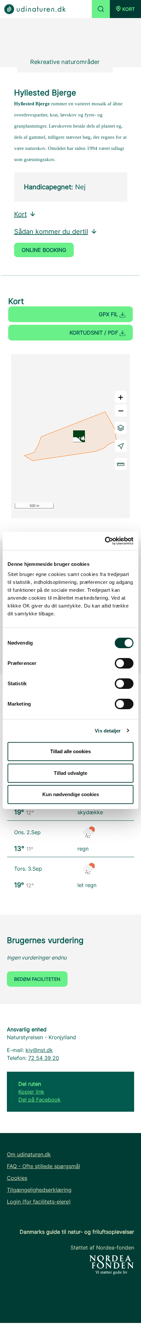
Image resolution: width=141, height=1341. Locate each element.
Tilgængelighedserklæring (39, 1189)
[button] (125, 9)
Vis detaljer (108, 730)
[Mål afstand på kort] (121, 464)
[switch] (124, 663)
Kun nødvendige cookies (70, 794)
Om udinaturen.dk (29, 1154)
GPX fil (109, 314)
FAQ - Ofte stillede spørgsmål (43, 1166)
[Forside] (35, 8)
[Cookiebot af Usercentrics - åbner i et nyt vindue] (104, 541)
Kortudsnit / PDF (95, 332)
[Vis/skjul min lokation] (121, 446)
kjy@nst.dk (39, 1050)
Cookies (17, 1178)
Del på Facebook (39, 1099)
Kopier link (31, 1091)
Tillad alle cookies (70, 751)
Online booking (44, 250)
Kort (20, 214)
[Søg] (101, 9)
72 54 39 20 (43, 1058)
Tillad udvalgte (70, 773)
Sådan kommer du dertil (51, 232)
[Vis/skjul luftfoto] (121, 428)
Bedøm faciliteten (37, 979)
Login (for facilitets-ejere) (39, 1201)
